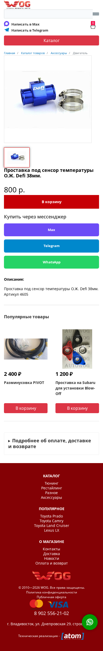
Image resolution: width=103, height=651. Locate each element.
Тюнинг (51, 483)
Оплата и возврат (51, 563)
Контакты (51, 549)
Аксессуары (51, 497)
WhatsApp (51, 262)
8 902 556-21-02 (51, 613)
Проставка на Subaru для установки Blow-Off (75, 388)
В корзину (52, 201)
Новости (51, 558)
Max (51, 229)
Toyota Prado (51, 516)
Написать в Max (25, 24)
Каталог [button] (52, 40)
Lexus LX (51, 530)
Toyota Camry (51, 521)
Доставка (51, 553)
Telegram (52, 245)
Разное (51, 492)
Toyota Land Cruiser (51, 525)
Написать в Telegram (29, 30)
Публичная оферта (51, 597)
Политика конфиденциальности (51, 592)
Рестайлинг (51, 488)
